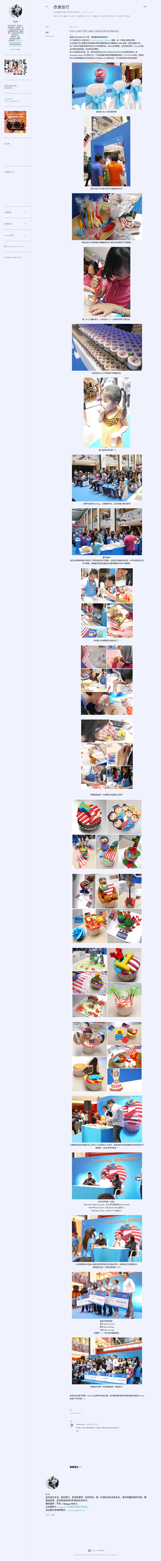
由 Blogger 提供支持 (98, 1550)
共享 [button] (47, 27)
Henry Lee (80, 1424)
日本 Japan (57, 16)
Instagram (61, 1506)
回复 (77, 1431)
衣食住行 (61, 7)
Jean (48, 1494)
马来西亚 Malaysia (84, 16)
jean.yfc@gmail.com (76, 1510)
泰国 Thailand (70, 16)
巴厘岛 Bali (97, 16)
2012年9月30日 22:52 (91, 1424)
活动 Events (50, 36)
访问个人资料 (50, 1515)
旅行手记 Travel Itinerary (114, 16)
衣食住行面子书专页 (77, 1506)
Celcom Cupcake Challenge (100, 40)
